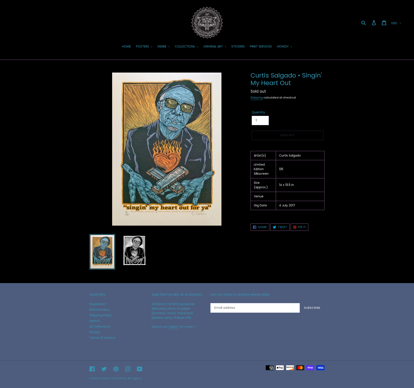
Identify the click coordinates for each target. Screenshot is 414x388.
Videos (173, 327)
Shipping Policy (100, 315)
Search (94, 321)
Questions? (98, 304)
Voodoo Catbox (109, 378)
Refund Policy (99, 309)
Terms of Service (102, 338)
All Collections (99, 326)
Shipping (257, 97)
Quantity (258, 112)
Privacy (94, 332)
